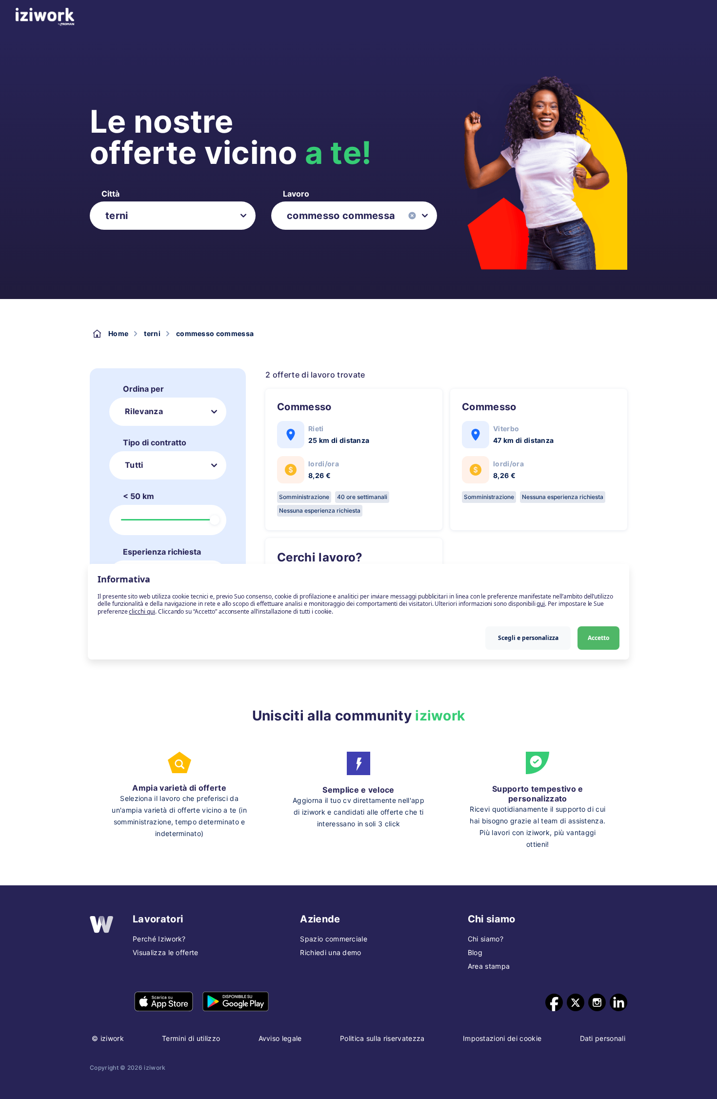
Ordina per (143, 389)
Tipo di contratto (154, 442)
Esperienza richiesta (162, 552)
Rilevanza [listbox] (144, 411)
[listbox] (173, 215)
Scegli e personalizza (528, 638)
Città (110, 194)
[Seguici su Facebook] (554, 1002)
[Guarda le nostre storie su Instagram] (597, 1002)
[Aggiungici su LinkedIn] (618, 1002)
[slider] (214, 520)
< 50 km (138, 496)
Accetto (598, 638)
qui (541, 604)
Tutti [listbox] (134, 465)
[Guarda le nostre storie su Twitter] (575, 1002)
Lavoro (296, 194)
